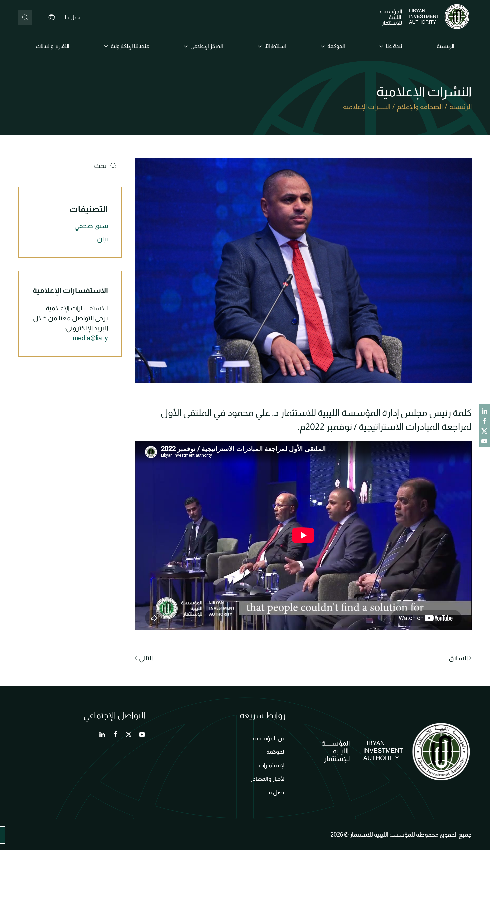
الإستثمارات (272, 765)
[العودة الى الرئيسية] (426, 17)
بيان (102, 239)
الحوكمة (276, 752)
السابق (458, 658)
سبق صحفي (91, 225)
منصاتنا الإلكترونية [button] (130, 46)
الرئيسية (445, 46)
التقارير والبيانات (52, 46)
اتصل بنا (73, 17)
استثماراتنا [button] (275, 46)
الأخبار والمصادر (268, 779)
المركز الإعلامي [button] (206, 46)
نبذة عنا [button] (394, 46)
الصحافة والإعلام (420, 106)
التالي (146, 658)
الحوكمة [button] (336, 46)
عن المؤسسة (269, 738)
